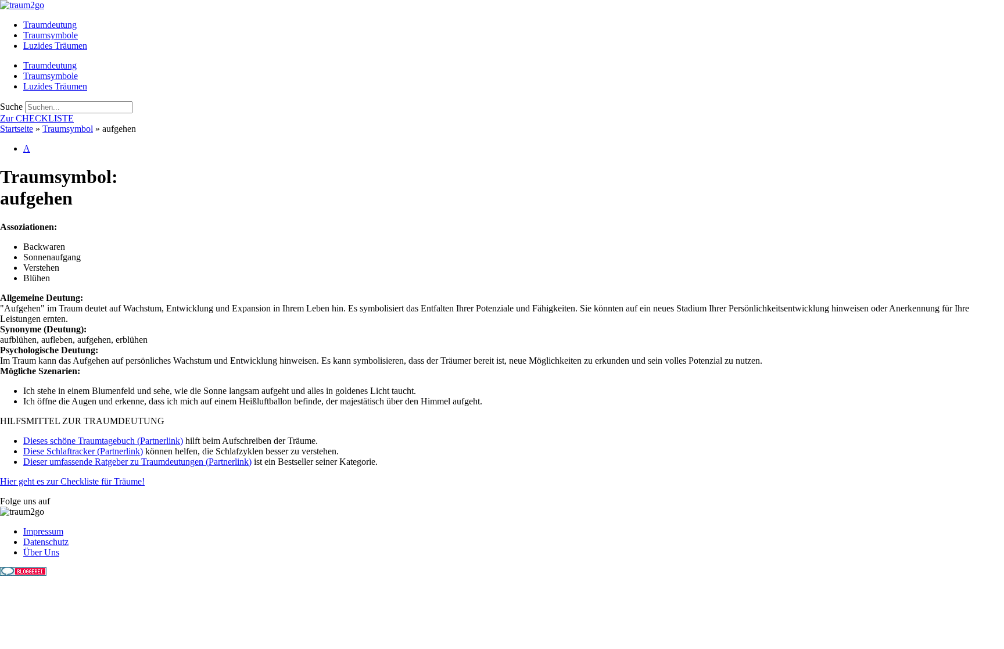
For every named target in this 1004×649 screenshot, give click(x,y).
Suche (11, 107)
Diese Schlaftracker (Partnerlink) (83, 451)
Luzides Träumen (55, 46)
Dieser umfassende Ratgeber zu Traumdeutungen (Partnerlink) (137, 462)
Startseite (16, 129)
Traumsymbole (50, 35)
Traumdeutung (50, 25)
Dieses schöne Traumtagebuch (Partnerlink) (103, 441)
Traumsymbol (67, 129)
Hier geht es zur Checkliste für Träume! (72, 481)
